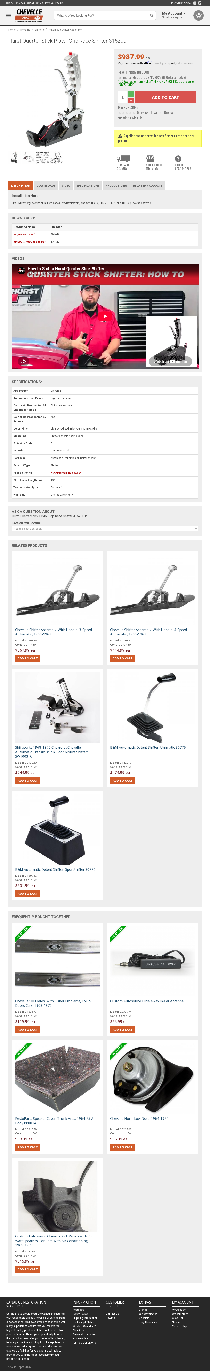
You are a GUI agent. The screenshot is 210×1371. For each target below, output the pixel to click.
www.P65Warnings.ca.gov (66, 472)
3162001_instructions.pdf (29, 241)
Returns (110, 1317)
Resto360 (78, 1309)
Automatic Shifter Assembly (65, 29)
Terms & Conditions (84, 1342)
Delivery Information (84, 1334)
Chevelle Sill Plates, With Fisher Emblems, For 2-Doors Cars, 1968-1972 (53, 1003)
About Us (78, 1330)
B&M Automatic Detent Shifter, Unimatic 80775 (148, 747)
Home (12, 29)
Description (20, 185)
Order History (180, 1313)
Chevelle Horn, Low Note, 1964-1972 (139, 1118)
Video (66, 185)
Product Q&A (116, 185)
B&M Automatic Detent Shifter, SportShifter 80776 (55, 869)
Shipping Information (85, 1318)
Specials (144, 1318)
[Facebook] (194, 3)
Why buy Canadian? (84, 1326)
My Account (179, 1309)
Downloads (46, 185)
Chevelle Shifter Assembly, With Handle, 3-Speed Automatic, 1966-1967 (53, 631)
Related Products (147, 185)
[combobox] (105, 528)
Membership (179, 1326)
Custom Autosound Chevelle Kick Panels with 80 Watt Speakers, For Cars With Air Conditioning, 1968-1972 (53, 1241)
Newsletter (178, 1322)
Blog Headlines (148, 1322)
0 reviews (143, 112)
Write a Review (163, 112)
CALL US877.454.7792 (183, 167)
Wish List (177, 1318)
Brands (143, 1309)
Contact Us (36, 2)
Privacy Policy (80, 1338)
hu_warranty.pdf (24, 234)
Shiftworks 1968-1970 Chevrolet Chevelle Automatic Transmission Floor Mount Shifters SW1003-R (52, 752)
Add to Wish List (133, 117)
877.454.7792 (17, 2)
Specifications (87, 185)
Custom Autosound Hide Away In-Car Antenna (147, 1001)
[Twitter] (199, 3)
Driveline (25, 29)
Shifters (39, 29)
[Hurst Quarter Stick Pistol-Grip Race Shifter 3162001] (59, 99)
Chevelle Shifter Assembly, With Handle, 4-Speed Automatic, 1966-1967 (148, 631)
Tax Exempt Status (83, 1322)
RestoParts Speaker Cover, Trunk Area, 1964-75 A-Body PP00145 (55, 1120)
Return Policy (80, 1313)
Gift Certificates (148, 1313)
